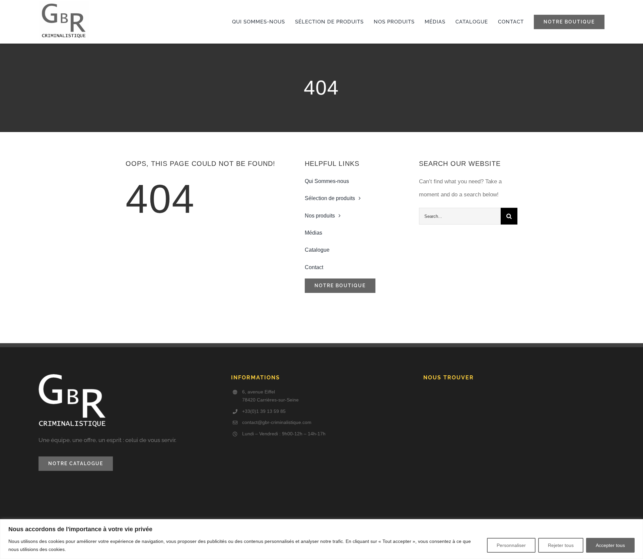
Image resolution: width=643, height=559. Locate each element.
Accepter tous (610, 545)
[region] (321, 539)
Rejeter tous (561, 545)
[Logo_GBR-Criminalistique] (64, 3)
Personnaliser (511, 545)
